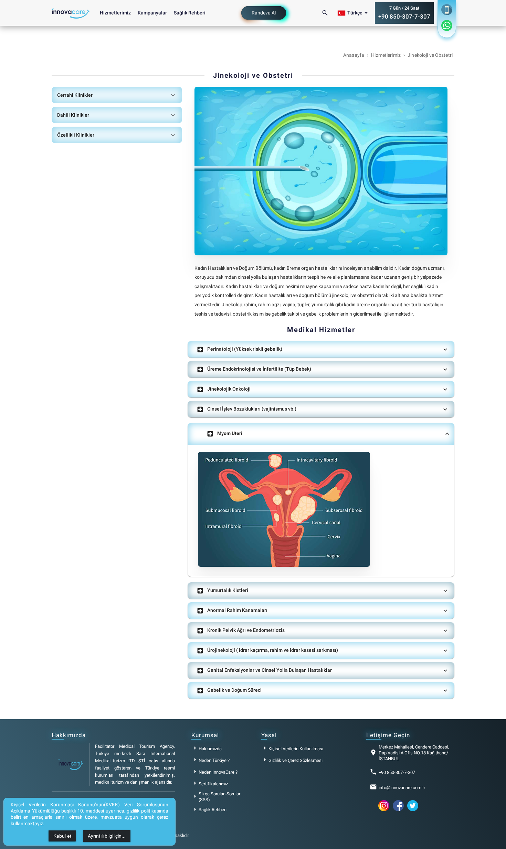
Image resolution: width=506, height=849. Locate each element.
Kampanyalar (152, 12)
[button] (117, 95)
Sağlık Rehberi (189, 12)
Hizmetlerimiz (115, 12)
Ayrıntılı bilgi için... (107, 836)
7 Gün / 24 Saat (404, 13)
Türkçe (358, 13)
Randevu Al (264, 12)
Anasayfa (353, 55)
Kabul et (62, 836)
